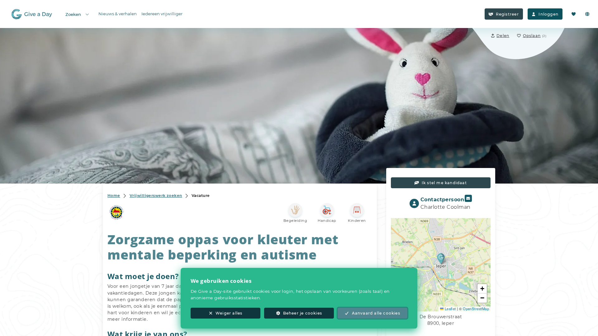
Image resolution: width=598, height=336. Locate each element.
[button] (441, 258)
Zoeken (73, 14)
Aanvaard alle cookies (376, 313)
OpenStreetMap (476, 308)
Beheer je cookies (302, 313)
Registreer (507, 14)
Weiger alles (229, 313)
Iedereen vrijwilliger (162, 13)
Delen (502, 35)
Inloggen (548, 14)
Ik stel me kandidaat (444, 182)
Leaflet (450, 308)
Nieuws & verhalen (117, 13)
